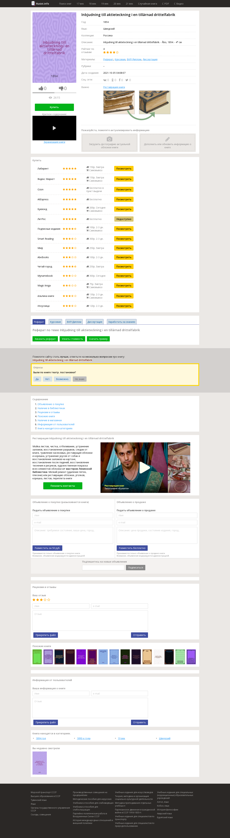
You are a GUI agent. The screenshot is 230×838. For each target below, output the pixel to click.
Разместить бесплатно (132, 548)
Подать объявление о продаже (136, 510)
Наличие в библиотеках (51, 408)
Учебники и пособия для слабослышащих (85, 808)
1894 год (41, 738)
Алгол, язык (163, 801)
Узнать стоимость (72, 338)
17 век (80, 3)
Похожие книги (46, 416)
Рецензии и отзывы (49, 412)
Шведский (164, 738)
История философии (167, 809)
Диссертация (150, 59)
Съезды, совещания (41, 814)
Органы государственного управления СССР (50, 809)
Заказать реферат (45, 338)
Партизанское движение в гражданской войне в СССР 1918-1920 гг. (135, 811)
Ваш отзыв (39, 595)
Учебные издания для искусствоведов (134, 792)
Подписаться (135, 567)
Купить (54, 107)
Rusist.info (42, 3)
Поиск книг (65, 3)
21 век (129, 3)
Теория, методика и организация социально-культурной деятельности (134, 797)
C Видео (179, 3)
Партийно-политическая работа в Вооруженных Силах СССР (90, 815)
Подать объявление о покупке (51, 510)
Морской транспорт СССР (44, 792)
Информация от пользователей (56, 424)
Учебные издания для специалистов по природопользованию (134, 824)
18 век (92, 3)
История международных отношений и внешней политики (93, 822)
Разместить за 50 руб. (47, 548)
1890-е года (83, 738)
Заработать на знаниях (121, 321)
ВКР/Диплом (134, 59)
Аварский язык (164, 813)
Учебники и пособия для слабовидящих (93, 802)
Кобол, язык (163, 805)
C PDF (165, 3)
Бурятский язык (165, 817)
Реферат (108, 59)
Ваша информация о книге (48, 688)
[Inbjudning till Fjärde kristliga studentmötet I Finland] (103, 657)
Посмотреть (123, 168)
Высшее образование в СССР (45, 796)
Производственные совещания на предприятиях (90, 794)
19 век (104, 3)
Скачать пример (98, 338)
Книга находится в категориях (55, 428)
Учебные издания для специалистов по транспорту (134, 818)
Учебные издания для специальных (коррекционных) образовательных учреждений (175, 795)
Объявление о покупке (51, 404)
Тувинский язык (39, 800)
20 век (117, 3)
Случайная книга (147, 3)
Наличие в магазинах (50, 420)
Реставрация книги (114, 87)
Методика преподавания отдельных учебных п (133, 804)
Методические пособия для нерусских (92, 799)
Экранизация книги (54, 142)
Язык (33, 803)
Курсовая (120, 59)
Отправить (139, 635)
